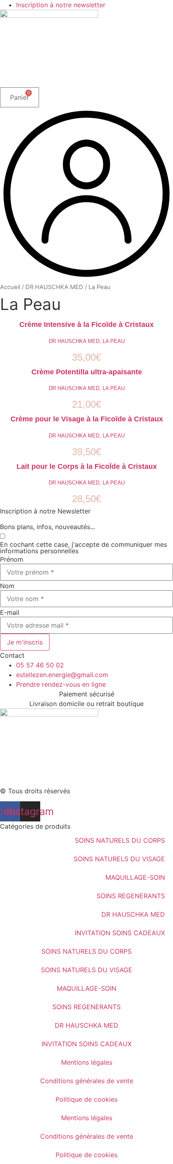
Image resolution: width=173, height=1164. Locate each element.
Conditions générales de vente (86, 1081)
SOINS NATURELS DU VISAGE (119, 859)
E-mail (9, 612)
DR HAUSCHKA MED (54, 287)
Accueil (10, 287)
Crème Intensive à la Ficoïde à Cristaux (86, 324)
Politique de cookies (86, 1099)
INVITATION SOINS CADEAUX (120, 933)
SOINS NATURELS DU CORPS (120, 840)
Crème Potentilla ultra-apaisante (86, 372)
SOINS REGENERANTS (131, 896)
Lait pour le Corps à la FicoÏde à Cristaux (86, 466)
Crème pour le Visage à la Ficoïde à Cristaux (86, 419)
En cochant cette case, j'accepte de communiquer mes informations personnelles (83, 547)
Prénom (11, 559)
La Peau (114, 341)
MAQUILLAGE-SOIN (135, 877)
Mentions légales (86, 1062)
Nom (7, 586)
